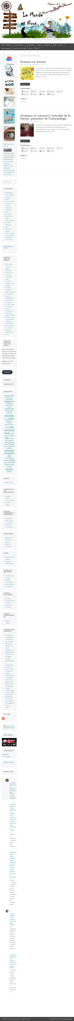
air (12, 397)
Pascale (8, 155)
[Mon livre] (9, 77)
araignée (9, 406)
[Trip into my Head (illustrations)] (9, 140)
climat (8, 421)
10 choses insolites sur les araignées (10, 283)
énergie (9, 469)
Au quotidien (31, 45)
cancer (9, 413)
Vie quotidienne (10, 235)
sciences (11, 462)
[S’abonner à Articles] (3, 719)
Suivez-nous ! (9, 762)
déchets (9, 423)
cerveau (9, 415)
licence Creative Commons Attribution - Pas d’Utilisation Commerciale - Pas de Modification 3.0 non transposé (9, 168)
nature (6, 442)
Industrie (47, 45)
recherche (9, 450)
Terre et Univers (10, 233)
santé (12, 460)
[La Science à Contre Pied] (9, 94)
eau (12, 427)
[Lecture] (4, 744)
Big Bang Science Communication (10, 498)
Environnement (6, 48)
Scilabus (8, 580)
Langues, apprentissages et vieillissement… (13, 824)
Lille (6, 438)
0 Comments (41, 64)
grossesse (7, 435)
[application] (9, 742)
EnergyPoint (9, 518)
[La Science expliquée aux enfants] (9, 123)
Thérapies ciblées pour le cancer (10, 332)
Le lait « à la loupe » (10, 705)
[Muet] (14, 744)
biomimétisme (9, 410)
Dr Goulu (8, 598)
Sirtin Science (9, 582)
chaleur (6, 418)
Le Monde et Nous (26, 64)
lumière (12, 438)
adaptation (7, 395)
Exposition (12, 433)
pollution (11, 446)
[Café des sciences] (9, 60)
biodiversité (9, 409)
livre (9, 438)
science (5, 462)
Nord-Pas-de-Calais (19, 48)
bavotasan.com (68, 1019)
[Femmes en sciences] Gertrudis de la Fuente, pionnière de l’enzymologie (45, 117)
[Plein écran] (16, 744)
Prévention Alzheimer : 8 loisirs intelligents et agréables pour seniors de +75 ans (10, 650)
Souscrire (7, 372)
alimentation (9, 399)
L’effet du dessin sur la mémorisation (10, 684)
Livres (31, 48)
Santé (54, 45)
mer (6, 440)
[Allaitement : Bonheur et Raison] (9, 106)
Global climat (9, 482)
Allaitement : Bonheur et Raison (9, 540)
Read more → (25, 84)
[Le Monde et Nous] (37, 19)
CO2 (12, 421)
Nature (39, 45)
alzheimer (9, 403)
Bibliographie (9, 193)
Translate (8, 756)
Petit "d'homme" (10, 220)
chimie (11, 418)
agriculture (8, 397)
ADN (12, 395)
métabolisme (10, 440)
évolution (9, 471)
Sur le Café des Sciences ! (9, 726)
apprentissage (9, 405)
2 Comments (41, 121)
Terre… (61, 45)
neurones (11, 442)
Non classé (9, 214)
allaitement (9, 401)
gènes (12, 435)
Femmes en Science (33, 61)
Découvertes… (19, 45)
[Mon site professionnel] (9, 86)
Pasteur (11, 444)
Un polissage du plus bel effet (10, 639)
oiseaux (6, 444)
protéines (9, 448)
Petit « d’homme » (6, 45)
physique (6, 446)
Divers (7, 199)
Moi (37, 48)
